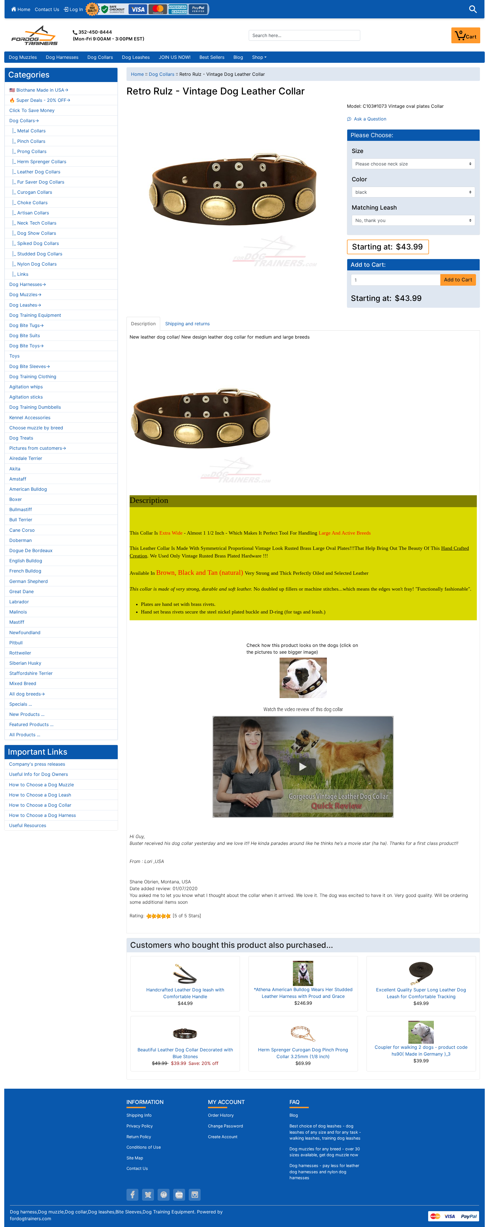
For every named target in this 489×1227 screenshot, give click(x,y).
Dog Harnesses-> (27, 284)
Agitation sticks (26, 397)
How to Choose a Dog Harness (42, 815)
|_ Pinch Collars (27, 141)
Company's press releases (37, 764)
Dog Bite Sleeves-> (29, 366)
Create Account (222, 1136)
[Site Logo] (35, 35)
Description (143, 323)
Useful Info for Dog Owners (38, 774)
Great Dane (21, 591)
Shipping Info (139, 1115)
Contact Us (47, 9)
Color (359, 179)
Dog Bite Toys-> (26, 345)
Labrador (19, 601)
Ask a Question (368, 119)
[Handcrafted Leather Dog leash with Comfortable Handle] (185, 973)
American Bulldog (28, 489)
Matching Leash (374, 207)
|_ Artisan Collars (29, 213)
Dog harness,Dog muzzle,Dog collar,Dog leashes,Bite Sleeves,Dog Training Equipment (102, 1212)
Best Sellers (212, 57)
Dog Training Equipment (35, 315)
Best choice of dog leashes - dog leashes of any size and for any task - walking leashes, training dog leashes (325, 1131)
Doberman (20, 540)
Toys (14, 356)
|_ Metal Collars (27, 131)
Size (357, 151)
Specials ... (20, 704)
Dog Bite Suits (24, 335)
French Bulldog (25, 571)
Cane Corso (22, 530)
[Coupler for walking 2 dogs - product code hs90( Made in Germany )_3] (421, 1032)
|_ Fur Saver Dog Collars (36, 182)
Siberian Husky (25, 663)
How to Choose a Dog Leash (40, 795)
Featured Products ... (31, 724)
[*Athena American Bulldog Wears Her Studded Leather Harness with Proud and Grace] (303, 973)
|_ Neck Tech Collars (32, 223)
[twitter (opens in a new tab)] (148, 1194)
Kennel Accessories (29, 417)
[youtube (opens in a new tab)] (179, 1194)
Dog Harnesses (62, 57)
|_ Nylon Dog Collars (33, 264)
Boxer (15, 499)
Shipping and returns (187, 323)
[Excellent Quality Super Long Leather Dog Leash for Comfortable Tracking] (421, 973)
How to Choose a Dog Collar (40, 805)
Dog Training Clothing (32, 376)
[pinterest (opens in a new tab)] (163, 1194)
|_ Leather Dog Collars (34, 172)
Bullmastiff (20, 509)
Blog (238, 57)
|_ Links (18, 274)
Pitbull (16, 642)
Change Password (225, 1125)
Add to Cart (458, 280)
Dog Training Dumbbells (35, 407)
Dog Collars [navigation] (161, 74)
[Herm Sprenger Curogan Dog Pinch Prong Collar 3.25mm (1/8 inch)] (303, 1033)
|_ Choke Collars (28, 202)
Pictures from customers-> (37, 448)
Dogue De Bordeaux (31, 550)
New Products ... (26, 714)
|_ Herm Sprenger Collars (37, 161)
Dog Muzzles (23, 57)
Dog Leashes (136, 57)
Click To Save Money (32, 110)
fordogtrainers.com (30, 1218)
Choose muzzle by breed (36, 427)
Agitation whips (26, 386)
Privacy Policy (139, 1125)
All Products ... (24, 734)
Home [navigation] (137, 74)
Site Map (134, 1157)
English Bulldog (25, 560)
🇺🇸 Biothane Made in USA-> (38, 90)
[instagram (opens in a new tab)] (194, 1194)
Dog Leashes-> (25, 305)
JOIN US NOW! (174, 57)
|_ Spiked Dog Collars (34, 243)
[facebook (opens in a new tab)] (132, 1194)
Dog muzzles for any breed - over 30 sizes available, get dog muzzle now (324, 1151)
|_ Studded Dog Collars (35, 254)
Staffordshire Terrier (31, 673)
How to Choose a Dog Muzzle (41, 784)
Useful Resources (27, 825)
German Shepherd (28, 581)
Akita (14, 469)
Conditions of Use (143, 1147)
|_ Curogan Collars (30, 192)
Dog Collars (100, 57)
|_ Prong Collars (27, 151)
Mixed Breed (22, 683)
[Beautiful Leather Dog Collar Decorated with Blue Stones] (185, 1033)
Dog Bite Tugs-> (26, 325)
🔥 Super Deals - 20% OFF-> (39, 100)
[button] (473, 9)
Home (23, 9)
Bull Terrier (20, 519)
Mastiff (16, 622)
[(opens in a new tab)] (303, 677)
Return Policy (138, 1136)
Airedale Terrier (25, 458)
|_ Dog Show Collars (32, 233)
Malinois (18, 612)
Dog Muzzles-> (25, 294)
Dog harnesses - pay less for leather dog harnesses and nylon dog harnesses (324, 1171)
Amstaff (17, 479)
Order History (221, 1115)
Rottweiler (20, 653)
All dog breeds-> (27, 694)
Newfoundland (24, 632)
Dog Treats (21, 438)
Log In (75, 9)
